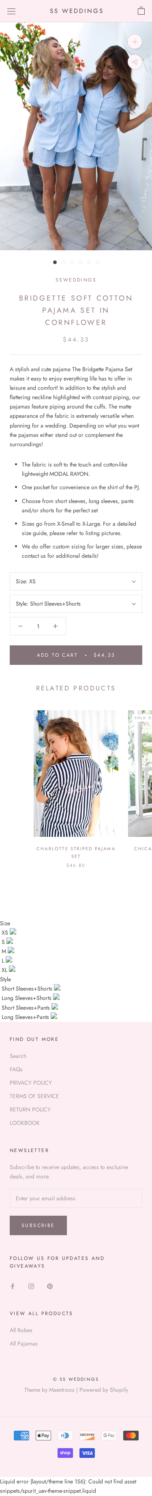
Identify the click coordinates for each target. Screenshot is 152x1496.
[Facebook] (12, 1285)
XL (5, 970)
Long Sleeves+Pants (26, 1017)
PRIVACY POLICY (31, 1083)
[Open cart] (141, 11)
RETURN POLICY (30, 1109)
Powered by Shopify (103, 1390)
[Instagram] (31, 1285)
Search (18, 1056)
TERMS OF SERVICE (34, 1096)
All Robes (21, 1330)
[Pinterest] (50, 1285)
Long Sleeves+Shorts (27, 998)
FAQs (16, 1069)
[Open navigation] (11, 11)
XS (6, 933)
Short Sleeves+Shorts (28, 988)
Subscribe (38, 1225)
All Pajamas (24, 1343)
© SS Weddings (76, 1379)
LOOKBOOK (25, 1123)
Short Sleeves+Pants (26, 1008)
